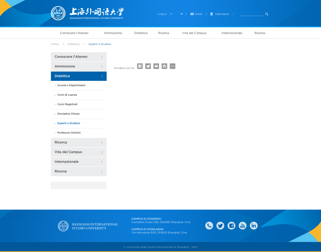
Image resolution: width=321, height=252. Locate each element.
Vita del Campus (194, 33)
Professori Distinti (69, 133)
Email (198, 13)
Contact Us (209, 226)
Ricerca (163, 33)
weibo (243, 226)
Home (55, 44)
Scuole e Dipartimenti (71, 85)
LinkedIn (254, 226)
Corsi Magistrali (67, 104)
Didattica (140, 33)
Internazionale (232, 33)
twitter (220, 226)
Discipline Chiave (68, 114)
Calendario (222, 13)
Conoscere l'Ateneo (74, 33)
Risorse (259, 33)
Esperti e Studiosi (68, 123)
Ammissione (113, 33)
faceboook (231, 226)
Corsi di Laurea (67, 95)
